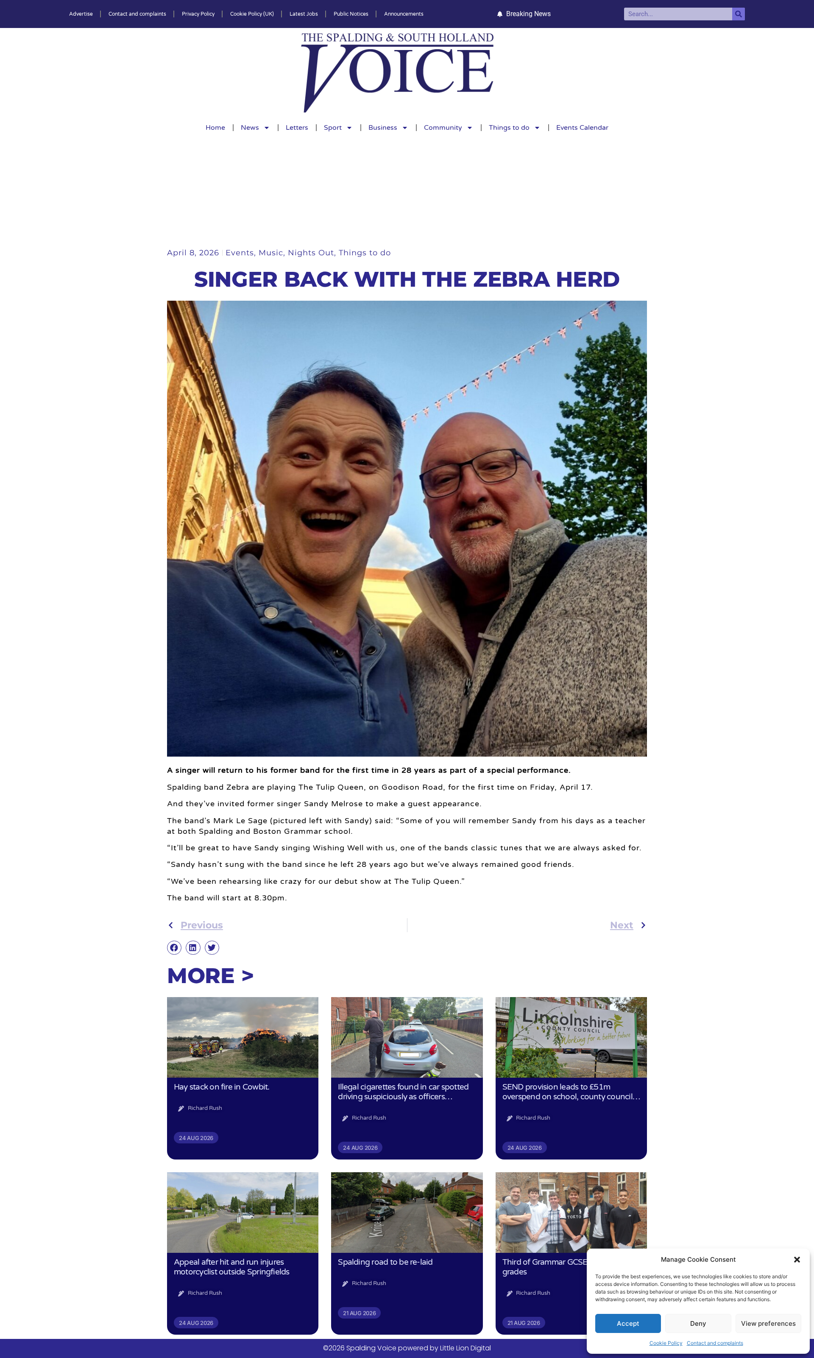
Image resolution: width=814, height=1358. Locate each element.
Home (215, 127)
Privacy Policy (198, 14)
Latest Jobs (304, 14)
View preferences (768, 1323)
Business (382, 127)
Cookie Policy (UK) (252, 14)
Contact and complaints (715, 1343)
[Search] (738, 14)
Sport (333, 127)
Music (271, 252)
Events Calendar (582, 127)
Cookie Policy (666, 1343)
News (250, 127)
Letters (297, 127)
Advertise (81, 14)
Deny (698, 1323)
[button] (797, 1259)
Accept (628, 1323)
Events (240, 252)
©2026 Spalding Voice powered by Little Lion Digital (407, 1348)
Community (443, 127)
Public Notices (351, 14)
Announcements (404, 14)
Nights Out (311, 252)
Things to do (509, 127)
